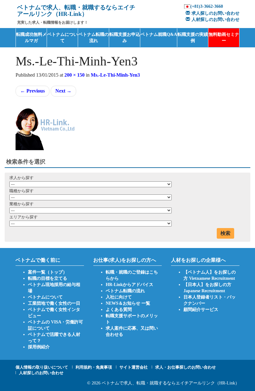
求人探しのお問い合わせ (215, 13)
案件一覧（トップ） (47, 272)
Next (63, 90)
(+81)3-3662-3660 (206, 6)
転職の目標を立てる (47, 278)
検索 (225, 233)
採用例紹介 (39, 347)
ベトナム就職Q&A (159, 34)
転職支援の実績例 (193, 37)
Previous (32, 90)
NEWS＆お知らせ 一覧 (128, 303)
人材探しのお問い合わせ (215, 19)
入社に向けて (119, 297)
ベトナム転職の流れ (93, 37)
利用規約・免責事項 (94, 367)
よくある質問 (119, 309)
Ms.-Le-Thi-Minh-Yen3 (115, 75)
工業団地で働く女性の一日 (54, 303)
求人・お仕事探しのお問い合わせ (185, 367)
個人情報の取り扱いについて (42, 367)
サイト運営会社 (133, 367)
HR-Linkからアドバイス (129, 284)
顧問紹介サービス (200, 309)
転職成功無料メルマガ (31, 37)
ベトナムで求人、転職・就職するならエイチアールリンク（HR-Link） (170, 383)
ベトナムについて (62, 37)
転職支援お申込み (124, 37)
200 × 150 (74, 75)
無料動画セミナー (224, 37)
